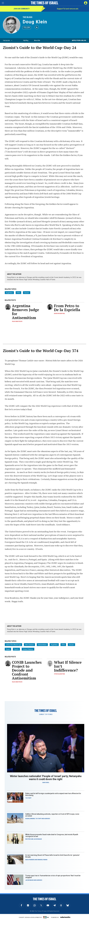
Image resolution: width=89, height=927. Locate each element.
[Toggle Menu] (3, 3)
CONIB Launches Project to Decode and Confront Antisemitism (27, 670)
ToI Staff (28, 798)
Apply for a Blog (79, 40)
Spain (8, 649)
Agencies (47, 818)
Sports (16, 649)
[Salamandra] (65, 917)
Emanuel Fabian (42, 859)
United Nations (28, 649)
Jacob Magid (38, 839)
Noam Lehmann (30, 818)
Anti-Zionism (29, 645)
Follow (27, 27)
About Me (37, 40)
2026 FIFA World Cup (13, 645)
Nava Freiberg (30, 859)
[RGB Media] (46, 917)
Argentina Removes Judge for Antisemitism (25, 311)
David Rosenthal (59, 313)
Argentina (9, 293)
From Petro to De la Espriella (67, 307)
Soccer (26, 293)
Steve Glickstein (59, 674)
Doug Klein (35, 22)
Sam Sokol (45, 782)
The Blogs (27, 17)
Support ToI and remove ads (67, 9)
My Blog (25, 40)
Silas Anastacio (17, 321)
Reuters (28, 839)
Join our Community (21, 9)
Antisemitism (42, 645)
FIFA (18, 293)
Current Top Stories (45, 714)
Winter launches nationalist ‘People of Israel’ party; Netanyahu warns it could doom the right (45, 778)
